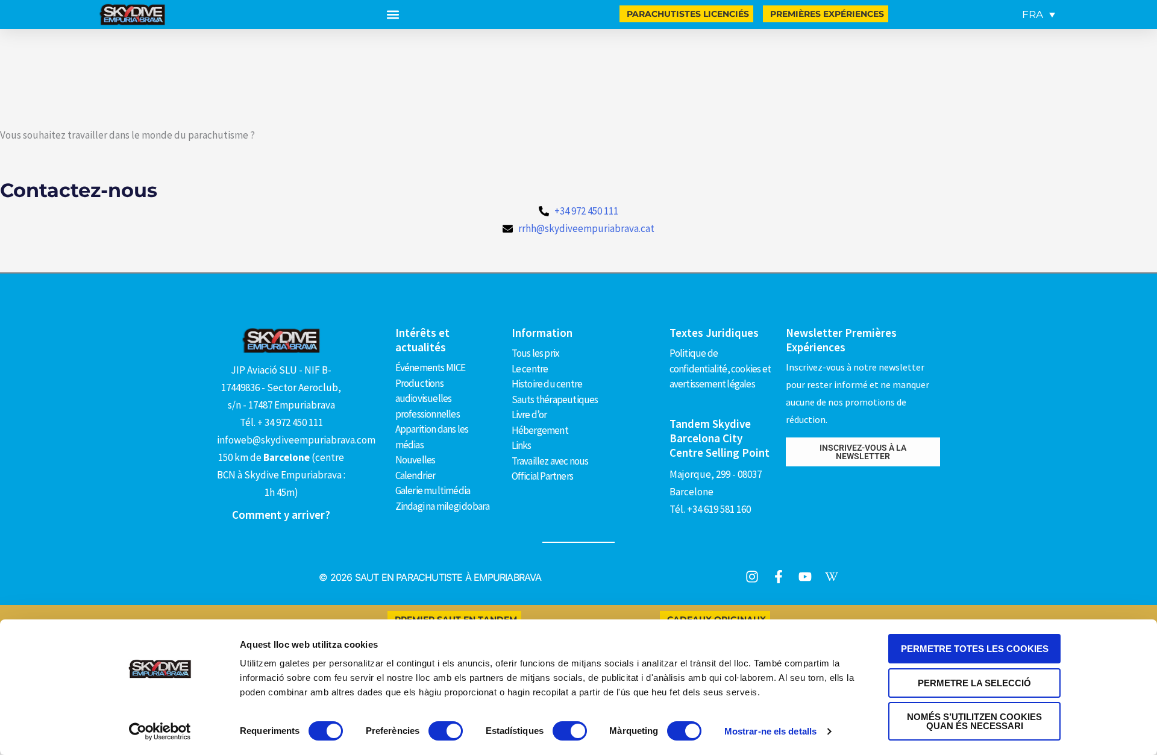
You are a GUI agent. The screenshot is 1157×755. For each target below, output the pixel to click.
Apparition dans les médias (432, 436)
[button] (393, 15)
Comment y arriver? (281, 514)
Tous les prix (536, 353)
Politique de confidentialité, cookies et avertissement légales (720, 368)
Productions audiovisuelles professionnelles (427, 399)
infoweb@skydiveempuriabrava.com (296, 439)
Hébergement (540, 430)
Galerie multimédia (433, 490)
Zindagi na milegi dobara (442, 506)
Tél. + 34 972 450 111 (281, 422)
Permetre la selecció (974, 683)
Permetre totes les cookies (975, 649)
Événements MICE (430, 367)
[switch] (445, 731)
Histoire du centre (547, 383)
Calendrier (415, 475)
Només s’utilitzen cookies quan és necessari (974, 721)
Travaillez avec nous (550, 461)
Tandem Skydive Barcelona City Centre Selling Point (719, 438)
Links (521, 445)
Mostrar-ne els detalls (770, 731)
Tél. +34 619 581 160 (710, 509)
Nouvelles (415, 459)
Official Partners (542, 476)
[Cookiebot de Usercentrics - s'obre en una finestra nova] (160, 731)
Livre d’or (529, 414)
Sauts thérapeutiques (555, 399)
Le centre (530, 368)
